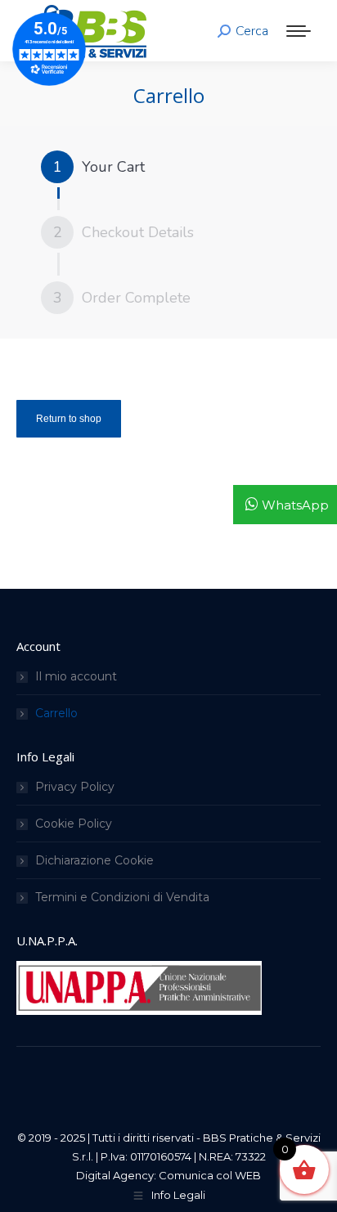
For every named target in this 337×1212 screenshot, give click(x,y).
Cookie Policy (73, 823)
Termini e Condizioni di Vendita (122, 897)
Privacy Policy (75, 786)
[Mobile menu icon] (298, 31)
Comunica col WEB (210, 1175)
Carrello (56, 713)
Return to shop (68, 418)
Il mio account (76, 676)
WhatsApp (295, 505)
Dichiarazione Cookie (94, 860)
